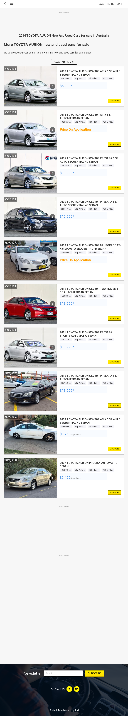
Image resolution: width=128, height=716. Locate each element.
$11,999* (67, 173)
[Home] (64, 701)
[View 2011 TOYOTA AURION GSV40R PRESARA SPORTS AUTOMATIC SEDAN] (52, 347)
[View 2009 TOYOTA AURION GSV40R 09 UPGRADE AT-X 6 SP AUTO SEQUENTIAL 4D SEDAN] (52, 260)
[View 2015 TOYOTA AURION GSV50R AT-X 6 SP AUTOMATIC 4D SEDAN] (52, 130)
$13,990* (67, 304)
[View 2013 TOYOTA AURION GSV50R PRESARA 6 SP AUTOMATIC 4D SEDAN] (52, 391)
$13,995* (67, 391)
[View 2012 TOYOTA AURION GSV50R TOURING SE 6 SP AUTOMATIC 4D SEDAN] (52, 304)
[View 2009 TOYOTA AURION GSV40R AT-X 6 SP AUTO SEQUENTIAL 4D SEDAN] (52, 434)
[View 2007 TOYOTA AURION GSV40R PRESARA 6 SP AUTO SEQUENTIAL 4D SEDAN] (52, 173)
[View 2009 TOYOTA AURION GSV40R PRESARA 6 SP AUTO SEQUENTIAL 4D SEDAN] (52, 217)
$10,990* (67, 347)
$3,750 (65, 434)
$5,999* (66, 86)
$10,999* (67, 216)
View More (114, 101)
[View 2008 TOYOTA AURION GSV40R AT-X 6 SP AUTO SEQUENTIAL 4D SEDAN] (52, 86)
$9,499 (65, 478)
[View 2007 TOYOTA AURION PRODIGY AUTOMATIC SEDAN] (52, 478)
